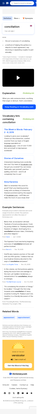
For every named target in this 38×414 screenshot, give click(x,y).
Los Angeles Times (12, 264)
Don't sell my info (18, 397)
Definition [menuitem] (7, 18)
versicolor (18, 355)
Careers (14, 385)
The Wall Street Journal (13, 282)
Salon (8, 237)
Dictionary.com (7, 3)
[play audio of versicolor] (12, 359)
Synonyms (29, 18)
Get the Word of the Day (18, 365)
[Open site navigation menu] (3, 3)
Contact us (24, 385)
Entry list (6, 385)
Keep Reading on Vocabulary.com (19, 107)
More (16, 18)
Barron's (9, 249)
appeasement (9, 317)
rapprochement (24, 317)
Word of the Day (18, 352)
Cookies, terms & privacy (18, 388)
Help (32, 385)
